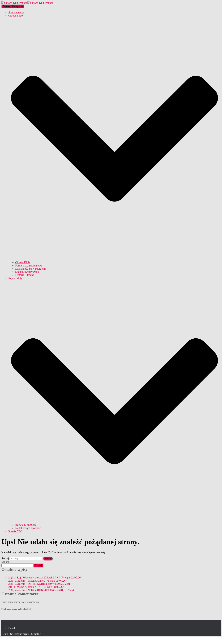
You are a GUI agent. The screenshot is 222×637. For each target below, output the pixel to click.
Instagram (11, 626)
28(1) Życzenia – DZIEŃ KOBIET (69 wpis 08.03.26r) (39, 583)
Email (11, 628)
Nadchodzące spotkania (28, 528)
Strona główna (16, 12)
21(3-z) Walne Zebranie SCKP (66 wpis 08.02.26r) (36, 586)
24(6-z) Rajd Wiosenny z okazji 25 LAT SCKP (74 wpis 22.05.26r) (45, 577)
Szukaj (5, 561)
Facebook (11, 622)
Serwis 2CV (15, 531)
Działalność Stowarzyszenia (30, 268)
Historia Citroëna (24, 274)
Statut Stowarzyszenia (27, 271)
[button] (114, 259)
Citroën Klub (22, 262)
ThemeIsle (35, 633)
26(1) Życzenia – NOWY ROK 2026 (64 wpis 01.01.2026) (41, 590)
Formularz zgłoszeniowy (28, 265)
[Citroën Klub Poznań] (27, 2)
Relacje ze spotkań (25, 524)
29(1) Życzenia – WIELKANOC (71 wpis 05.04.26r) (37, 580)
